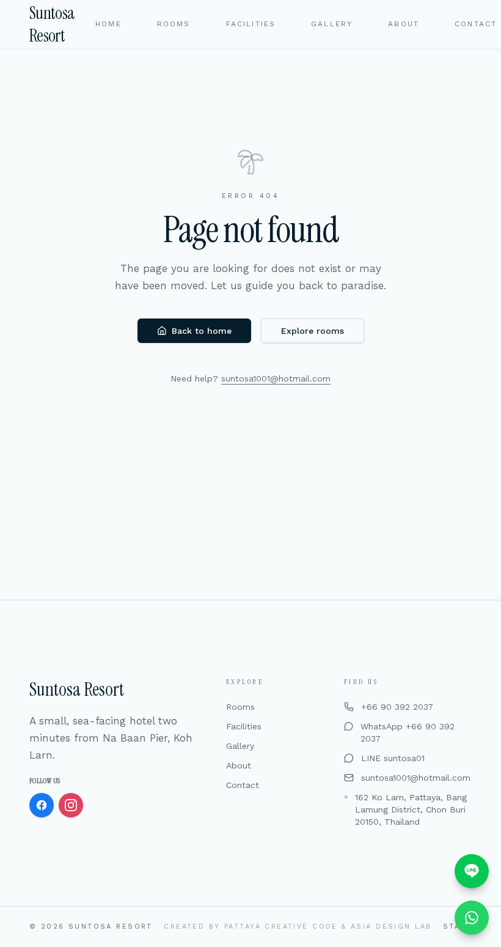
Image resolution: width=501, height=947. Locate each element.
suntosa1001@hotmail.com (276, 378)
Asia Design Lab (391, 926)
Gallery (240, 746)
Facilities (243, 726)
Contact (242, 785)
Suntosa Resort (52, 24)
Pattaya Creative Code (281, 926)
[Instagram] (71, 805)
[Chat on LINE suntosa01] (472, 871)
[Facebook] (41, 805)
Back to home (202, 331)
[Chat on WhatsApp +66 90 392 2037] (472, 918)
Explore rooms (312, 331)
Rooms (240, 707)
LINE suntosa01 (393, 758)
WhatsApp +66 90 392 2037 (407, 732)
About (238, 765)
